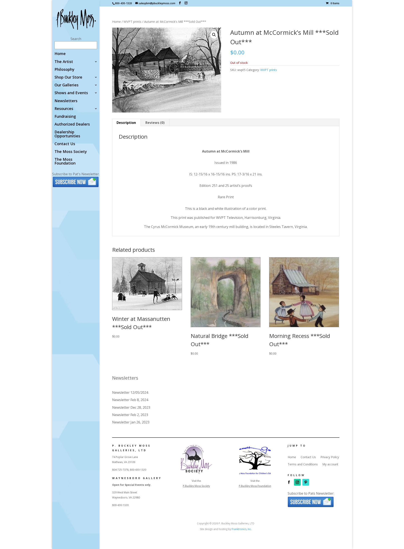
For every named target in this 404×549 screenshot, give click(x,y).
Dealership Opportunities (67, 134)
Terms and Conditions (303, 464)
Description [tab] (126, 122)
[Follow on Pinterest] (305, 482)
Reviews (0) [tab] (155, 122)
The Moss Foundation (65, 161)
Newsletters (65, 101)
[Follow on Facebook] (289, 482)
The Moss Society (70, 152)
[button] (214, 35)
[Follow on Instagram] (297, 482)
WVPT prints (132, 21)
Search (75, 38)
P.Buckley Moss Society (196, 486)
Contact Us (64, 144)
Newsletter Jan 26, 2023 (130, 422)
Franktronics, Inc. (242, 529)
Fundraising (65, 116)
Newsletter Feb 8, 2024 (130, 400)
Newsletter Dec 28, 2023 (131, 407)
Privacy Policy (329, 457)
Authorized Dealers (72, 124)
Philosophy (64, 69)
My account (330, 464)
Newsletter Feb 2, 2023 (130, 414)
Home (60, 54)
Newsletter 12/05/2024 (130, 392)
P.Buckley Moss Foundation (255, 486)
